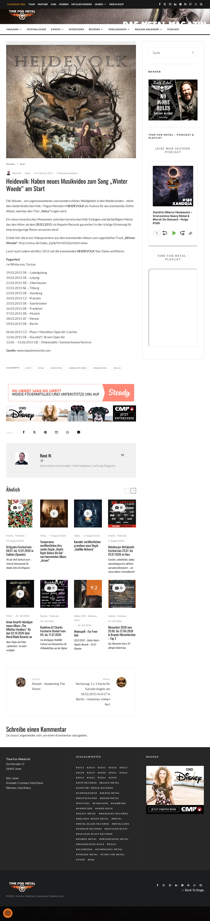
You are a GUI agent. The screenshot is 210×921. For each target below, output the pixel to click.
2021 (113, 772)
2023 (81, 777)
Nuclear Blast (117, 829)
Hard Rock (105, 808)
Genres (99, 4)
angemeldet (27, 735)
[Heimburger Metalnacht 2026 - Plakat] (122, 513)
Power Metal (87, 839)
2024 (92, 777)
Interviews (76, 29)
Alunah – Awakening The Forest (48, 684)
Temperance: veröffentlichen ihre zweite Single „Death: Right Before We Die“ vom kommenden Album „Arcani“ (53, 551)
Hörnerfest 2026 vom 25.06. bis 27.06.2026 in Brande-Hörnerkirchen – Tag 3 (122, 632)
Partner (43, 4)
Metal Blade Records (93, 824)
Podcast (173, 29)
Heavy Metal (87, 813)
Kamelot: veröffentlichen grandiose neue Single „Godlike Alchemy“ (87, 545)
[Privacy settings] (8, 913)
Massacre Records (114, 813)
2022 (124, 772)
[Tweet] (34, 432)
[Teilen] (24, 432)
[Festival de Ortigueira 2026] (20, 513)
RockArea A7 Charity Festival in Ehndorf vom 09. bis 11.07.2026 (53, 630)
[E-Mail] (56, 432)
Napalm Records (78, 368)
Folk (41, 368)
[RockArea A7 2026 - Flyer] (54, 594)
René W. (16, 173)
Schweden (85, 849)
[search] (193, 53)
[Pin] (45, 432)
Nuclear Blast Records (95, 834)
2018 (81, 772)
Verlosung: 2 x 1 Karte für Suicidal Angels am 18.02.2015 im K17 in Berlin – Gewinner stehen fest (93, 691)
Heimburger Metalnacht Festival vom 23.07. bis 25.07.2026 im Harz (121, 550)
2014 (92, 767)
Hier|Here (36, 783)
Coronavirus (87, 793)
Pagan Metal (100, 368)
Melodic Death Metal (93, 818)
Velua (118, 368)
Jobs (53, 4)
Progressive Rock (91, 844)
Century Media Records (95, 788)
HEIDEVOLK (57, 368)
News (28, 173)
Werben (63, 4)
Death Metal (111, 793)
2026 (113, 777)
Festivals (20, 535)
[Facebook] (160, 4)
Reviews (94, 29)
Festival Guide (36, 29)
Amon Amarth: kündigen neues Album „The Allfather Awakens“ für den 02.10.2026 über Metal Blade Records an (19, 629)
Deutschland (87, 798)
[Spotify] (180, 4)
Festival (84, 803)
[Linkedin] (175, 4)
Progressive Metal (115, 839)
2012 (81, 767)
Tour (81, 859)
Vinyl (77, 620)
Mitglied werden (81, 4)
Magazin (12, 29)
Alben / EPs (80, 615)
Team (32, 4)
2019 (92, 772)
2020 (102, 772)
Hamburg (119, 803)
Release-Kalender (147, 29)
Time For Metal (113, 854)
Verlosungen (117, 29)
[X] (165, 4)
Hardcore (85, 808)
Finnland (101, 803)
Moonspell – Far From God (85, 633)
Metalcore (121, 824)
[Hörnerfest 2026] (122, 594)
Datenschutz (57, 896)
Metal (117, 818)
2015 (29, 368)
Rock (112, 844)
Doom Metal (110, 798)
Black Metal (110, 782)
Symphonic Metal (110, 849)
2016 (113, 767)
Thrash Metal (88, 854)
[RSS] (185, 4)
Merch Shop (116, 4)
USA (92, 859)
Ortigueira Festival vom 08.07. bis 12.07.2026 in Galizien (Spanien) (19, 550)
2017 (124, 767)
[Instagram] (170, 4)
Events (55, 29)
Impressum (42, 896)
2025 (102, 777)
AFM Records (87, 782)
